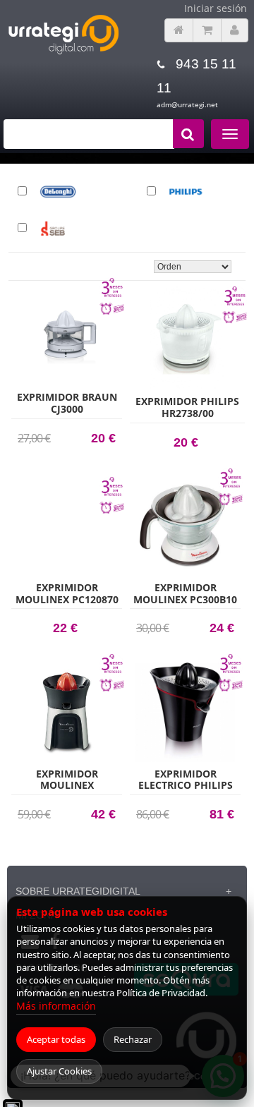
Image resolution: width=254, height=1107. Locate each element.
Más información (56, 1005)
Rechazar (133, 1039)
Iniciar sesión (215, 8)
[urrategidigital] (63, 52)
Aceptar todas (56, 1039)
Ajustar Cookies (59, 1071)
